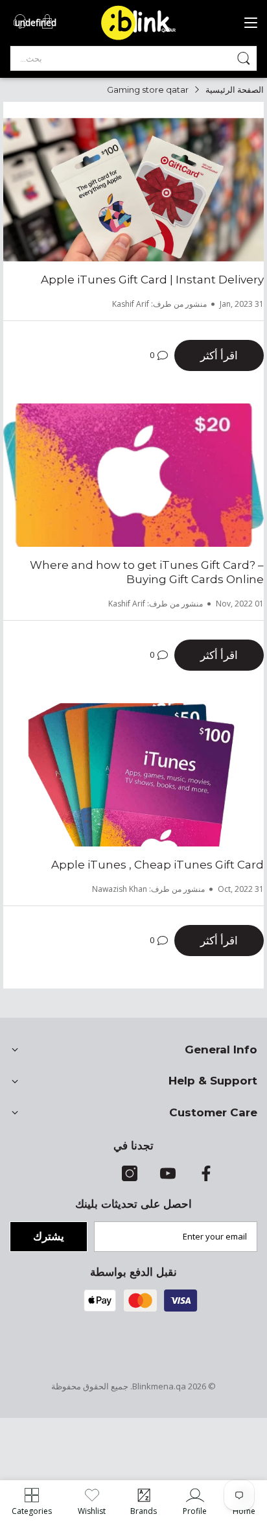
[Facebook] (206, 1178)
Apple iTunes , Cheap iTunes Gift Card (157, 864)
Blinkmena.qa (159, 1386)
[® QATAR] (143, 39)
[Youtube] (168, 1178)
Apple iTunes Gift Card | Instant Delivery (152, 279)
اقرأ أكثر (219, 355)
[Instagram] (129, 1178)
